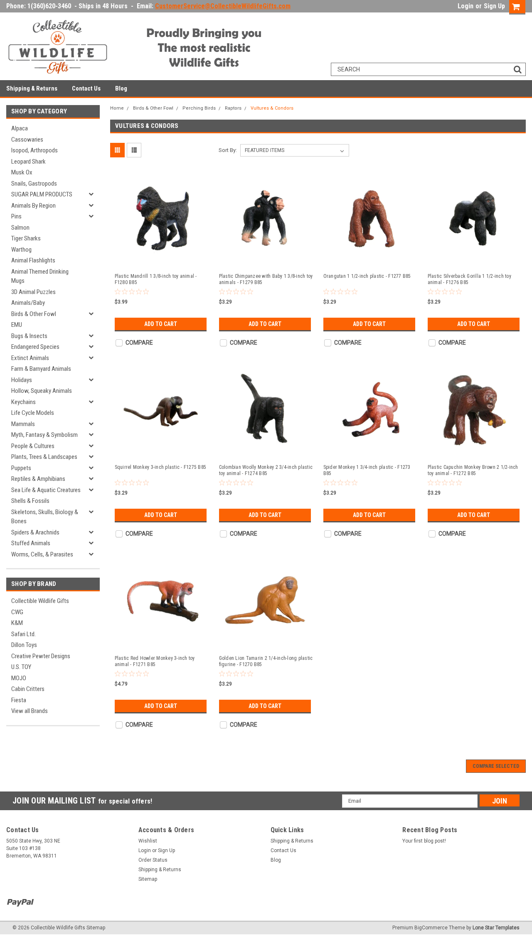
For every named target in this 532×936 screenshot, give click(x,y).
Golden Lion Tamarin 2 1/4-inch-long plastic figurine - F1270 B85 (266, 661)
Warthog (21, 249)
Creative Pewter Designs (40, 656)
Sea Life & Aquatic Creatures (46, 490)
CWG (17, 612)
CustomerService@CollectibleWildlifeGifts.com (223, 6)
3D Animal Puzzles (33, 292)
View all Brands (29, 711)
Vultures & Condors (272, 108)
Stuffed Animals (30, 543)
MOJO (18, 678)
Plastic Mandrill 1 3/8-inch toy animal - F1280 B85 (156, 279)
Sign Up (494, 6)
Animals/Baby (28, 302)
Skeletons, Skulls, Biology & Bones (44, 516)
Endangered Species (35, 346)
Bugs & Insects (29, 336)
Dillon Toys (24, 645)
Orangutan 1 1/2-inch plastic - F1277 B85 (367, 276)
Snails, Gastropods (34, 183)
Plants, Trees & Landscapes (44, 457)
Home (117, 108)
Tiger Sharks (26, 238)
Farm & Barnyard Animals (41, 368)
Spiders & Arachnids (35, 532)
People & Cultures (32, 446)
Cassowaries (27, 139)
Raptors (233, 108)
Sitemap (147, 879)
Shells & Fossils (30, 501)
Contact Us (86, 88)
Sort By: (228, 150)
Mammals (23, 424)
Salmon (20, 227)
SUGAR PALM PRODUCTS (41, 194)
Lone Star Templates (496, 928)
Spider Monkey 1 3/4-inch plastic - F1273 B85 (367, 470)
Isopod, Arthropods (34, 150)
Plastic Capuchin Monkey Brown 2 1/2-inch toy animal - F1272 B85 (473, 470)
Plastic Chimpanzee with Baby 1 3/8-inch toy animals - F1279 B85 (266, 279)
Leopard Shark (28, 161)
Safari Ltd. (23, 634)
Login (465, 6)
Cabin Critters (27, 689)
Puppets (21, 468)
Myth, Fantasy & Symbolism (44, 435)
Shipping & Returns (31, 88)
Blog (121, 88)
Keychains (23, 402)
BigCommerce (431, 928)
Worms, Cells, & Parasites (42, 554)
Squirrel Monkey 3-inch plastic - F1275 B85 (161, 467)
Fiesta (18, 700)
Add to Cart (160, 324)
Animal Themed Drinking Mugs (40, 276)
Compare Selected (496, 766)
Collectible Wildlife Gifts (40, 601)
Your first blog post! (424, 841)
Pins (16, 216)
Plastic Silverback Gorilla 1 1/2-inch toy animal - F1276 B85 (469, 279)
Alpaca (19, 128)
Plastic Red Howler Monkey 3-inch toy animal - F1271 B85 (155, 661)
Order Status (152, 860)
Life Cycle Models (32, 413)
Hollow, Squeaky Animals (41, 390)
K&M (17, 623)
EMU (16, 324)
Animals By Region (33, 205)
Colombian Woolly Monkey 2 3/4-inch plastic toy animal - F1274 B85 (266, 470)
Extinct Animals (30, 358)
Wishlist (147, 841)
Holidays (21, 380)
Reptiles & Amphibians (38, 479)
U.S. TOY (21, 667)
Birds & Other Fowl (33, 314)
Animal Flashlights (33, 260)
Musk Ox (21, 172)
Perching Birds (199, 108)
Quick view (161, 259)
